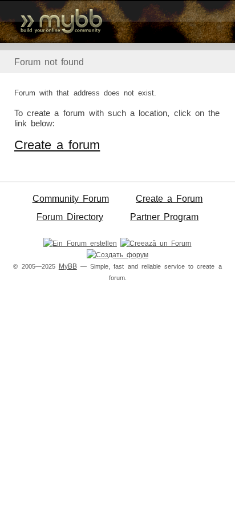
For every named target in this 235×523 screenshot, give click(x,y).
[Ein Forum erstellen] (79, 243)
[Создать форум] (117, 255)
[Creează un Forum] (155, 243)
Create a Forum (169, 198)
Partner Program (164, 217)
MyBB (68, 266)
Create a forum (57, 145)
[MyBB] (117, 21)
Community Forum (71, 198)
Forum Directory (70, 217)
